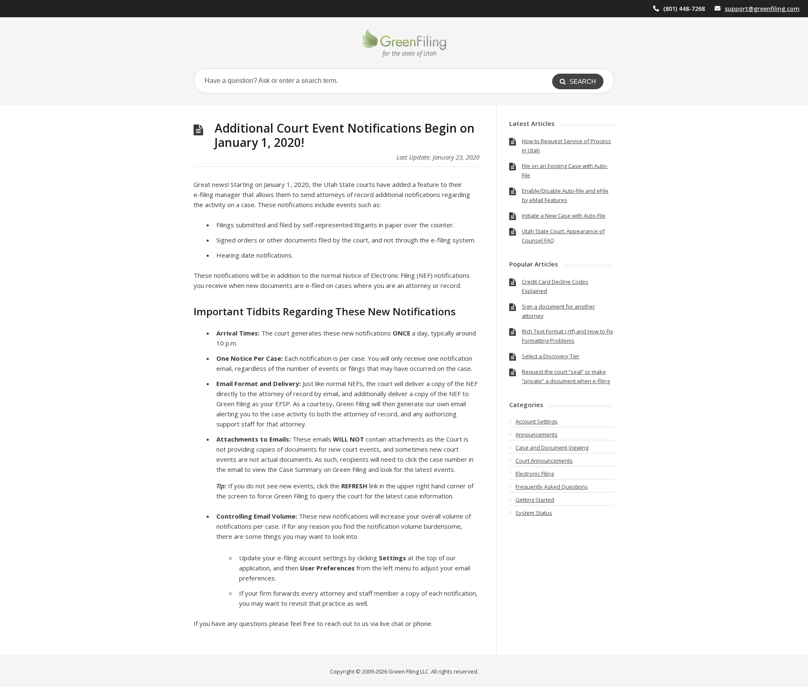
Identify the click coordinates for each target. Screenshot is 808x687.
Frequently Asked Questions (552, 486)
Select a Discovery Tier (550, 356)
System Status (534, 513)
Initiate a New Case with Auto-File (564, 215)
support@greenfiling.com (762, 9)
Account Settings (537, 421)
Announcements (537, 434)
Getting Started (535, 499)
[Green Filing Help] (404, 39)
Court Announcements (544, 460)
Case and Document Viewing (552, 447)
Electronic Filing (535, 473)
